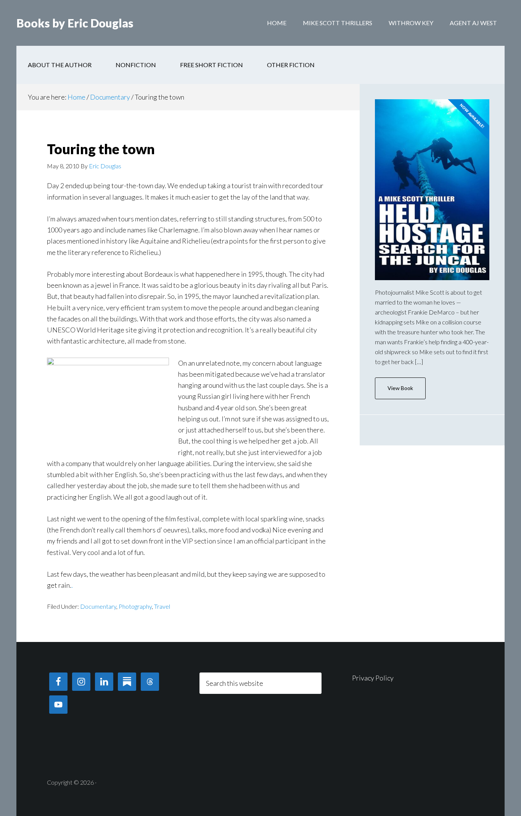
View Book (400, 388)
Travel (162, 606)
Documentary (98, 606)
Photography (135, 606)
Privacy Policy (373, 678)
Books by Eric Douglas (74, 23)
